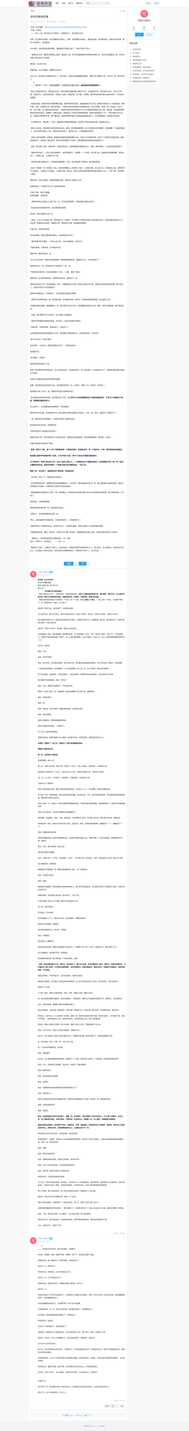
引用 (123, 1233)
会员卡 (70, 3)
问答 (63, 3)
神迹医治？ (137, 56)
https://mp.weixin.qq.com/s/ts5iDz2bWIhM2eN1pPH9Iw (65, 27)
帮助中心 (79, 3)
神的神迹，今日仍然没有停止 (143, 74)
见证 (32, 11)
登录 (156, 3)
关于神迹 (136, 53)
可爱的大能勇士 (43, 572)
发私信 (149, 34)
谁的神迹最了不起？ (140, 60)
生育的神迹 (137, 49)
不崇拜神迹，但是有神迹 (142, 67)
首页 (57, 3)
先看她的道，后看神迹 (141, 78)
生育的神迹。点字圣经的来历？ (144, 71)
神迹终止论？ (138, 63)
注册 (148, 3)
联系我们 (102, 1426)
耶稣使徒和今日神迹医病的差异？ (145, 81)
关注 (139, 34)
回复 (116, 1233)
